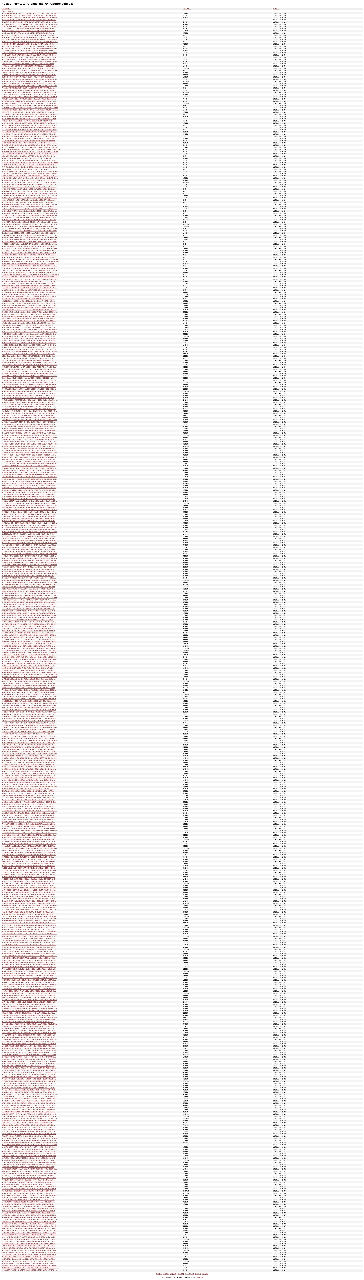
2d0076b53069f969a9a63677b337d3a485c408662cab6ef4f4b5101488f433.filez (29, 1057)
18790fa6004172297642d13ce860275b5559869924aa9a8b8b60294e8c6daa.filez (29, 143)
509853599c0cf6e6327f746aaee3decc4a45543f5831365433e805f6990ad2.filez (29, 888)
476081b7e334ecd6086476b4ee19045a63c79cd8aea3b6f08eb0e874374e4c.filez (29, 727)
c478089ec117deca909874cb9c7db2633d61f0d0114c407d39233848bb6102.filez (29, 896)
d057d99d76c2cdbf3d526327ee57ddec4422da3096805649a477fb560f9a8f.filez (29, 762)
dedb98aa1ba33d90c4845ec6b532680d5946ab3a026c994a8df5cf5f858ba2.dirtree (30, 42)
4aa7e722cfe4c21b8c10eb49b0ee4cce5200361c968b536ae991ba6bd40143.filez (29, 565)
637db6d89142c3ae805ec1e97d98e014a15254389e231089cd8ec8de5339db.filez (29, 1008)
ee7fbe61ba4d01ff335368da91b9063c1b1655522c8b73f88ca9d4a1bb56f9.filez (28, 820)
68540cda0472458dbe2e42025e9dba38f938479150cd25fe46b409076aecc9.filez (29, 435)
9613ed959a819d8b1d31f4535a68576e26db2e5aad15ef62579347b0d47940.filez (29, 677)
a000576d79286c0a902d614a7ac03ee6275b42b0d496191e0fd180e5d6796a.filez (29, 641)
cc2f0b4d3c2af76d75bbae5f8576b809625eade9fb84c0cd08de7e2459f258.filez (28, 872)
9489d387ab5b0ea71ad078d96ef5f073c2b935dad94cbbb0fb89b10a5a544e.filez (29, 1030)
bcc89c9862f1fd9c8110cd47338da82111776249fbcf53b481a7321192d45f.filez (28, 1200)
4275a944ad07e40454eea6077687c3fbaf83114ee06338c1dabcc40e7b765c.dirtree (30, 13)
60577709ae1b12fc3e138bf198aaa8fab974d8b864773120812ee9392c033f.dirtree (29, 39)
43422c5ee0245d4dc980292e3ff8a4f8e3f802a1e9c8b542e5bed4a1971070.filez (29, 712)
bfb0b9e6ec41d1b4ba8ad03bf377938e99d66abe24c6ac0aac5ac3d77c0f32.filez (29, 637)
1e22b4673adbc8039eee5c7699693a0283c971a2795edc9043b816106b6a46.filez (29, 1219)
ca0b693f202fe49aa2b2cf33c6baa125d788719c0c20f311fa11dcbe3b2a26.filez (28, 470)
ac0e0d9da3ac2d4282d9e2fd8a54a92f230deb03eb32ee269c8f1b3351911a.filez (29, 1228)
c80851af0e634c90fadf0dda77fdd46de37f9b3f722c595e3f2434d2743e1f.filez (28, 64)
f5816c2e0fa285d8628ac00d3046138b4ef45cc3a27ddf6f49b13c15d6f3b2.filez (28, 609)
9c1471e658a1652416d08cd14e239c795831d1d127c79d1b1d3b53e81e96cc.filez (29, 444)
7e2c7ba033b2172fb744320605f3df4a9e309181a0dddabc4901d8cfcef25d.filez (28, 1239)
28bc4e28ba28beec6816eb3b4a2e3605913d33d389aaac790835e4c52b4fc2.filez (29, 1024)
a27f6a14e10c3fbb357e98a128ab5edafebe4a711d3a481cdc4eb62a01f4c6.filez (28, 780)
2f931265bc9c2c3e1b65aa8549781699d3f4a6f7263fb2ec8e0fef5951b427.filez (28, 356)
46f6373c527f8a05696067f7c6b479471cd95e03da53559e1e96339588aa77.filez (29, 622)
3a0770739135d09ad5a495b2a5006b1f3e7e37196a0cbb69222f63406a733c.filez (29, 1145)
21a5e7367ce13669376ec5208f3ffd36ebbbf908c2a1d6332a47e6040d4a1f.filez (28, 639)
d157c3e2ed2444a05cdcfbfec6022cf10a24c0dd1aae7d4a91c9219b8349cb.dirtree (29, 147)
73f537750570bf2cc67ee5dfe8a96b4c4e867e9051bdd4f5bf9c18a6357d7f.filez (28, 839)
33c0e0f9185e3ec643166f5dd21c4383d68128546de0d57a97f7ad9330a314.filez (29, 694)
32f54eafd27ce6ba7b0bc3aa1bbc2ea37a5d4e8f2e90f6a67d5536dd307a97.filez (29, 483)
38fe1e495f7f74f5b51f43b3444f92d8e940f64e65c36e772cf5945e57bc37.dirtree (28, 160)
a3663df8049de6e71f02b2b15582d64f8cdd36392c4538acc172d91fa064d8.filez (29, 1202)
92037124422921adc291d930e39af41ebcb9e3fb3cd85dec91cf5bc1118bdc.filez (29, 281)
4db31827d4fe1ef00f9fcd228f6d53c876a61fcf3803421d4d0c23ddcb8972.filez (28, 398)
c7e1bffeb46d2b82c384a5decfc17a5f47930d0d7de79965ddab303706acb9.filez (28, 940)
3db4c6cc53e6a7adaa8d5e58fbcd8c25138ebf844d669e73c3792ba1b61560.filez (29, 841)
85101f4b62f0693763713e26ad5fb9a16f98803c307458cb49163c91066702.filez (29, 1037)
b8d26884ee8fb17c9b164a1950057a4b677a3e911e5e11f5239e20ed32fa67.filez (29, 457)
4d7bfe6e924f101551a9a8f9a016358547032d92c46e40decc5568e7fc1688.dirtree (29, 61)
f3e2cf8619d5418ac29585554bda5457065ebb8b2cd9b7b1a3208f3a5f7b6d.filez (29, 718)
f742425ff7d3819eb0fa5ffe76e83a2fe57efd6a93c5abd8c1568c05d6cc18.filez (28, 169)
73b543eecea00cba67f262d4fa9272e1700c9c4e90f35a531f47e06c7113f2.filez (28, 685)
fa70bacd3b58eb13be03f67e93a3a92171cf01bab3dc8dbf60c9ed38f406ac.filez (28, 631)
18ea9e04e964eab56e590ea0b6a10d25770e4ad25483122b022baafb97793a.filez (29, 1116)
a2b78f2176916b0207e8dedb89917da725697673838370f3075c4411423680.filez (29, 1169)
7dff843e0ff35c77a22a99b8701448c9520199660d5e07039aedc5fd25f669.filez (28, 688)
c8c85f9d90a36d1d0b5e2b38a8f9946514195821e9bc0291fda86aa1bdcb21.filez (29, 1215)
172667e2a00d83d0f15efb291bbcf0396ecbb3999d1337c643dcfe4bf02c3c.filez (28, 606)
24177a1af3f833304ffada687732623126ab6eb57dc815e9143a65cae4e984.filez (29, 1235)
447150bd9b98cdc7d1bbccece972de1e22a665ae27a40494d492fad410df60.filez (29, 46)
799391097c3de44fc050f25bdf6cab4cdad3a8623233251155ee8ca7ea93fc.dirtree (29, 114)
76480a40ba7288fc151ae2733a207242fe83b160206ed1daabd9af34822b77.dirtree (30, 108)
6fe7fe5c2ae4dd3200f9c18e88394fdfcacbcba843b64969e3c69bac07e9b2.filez (28, 1074)
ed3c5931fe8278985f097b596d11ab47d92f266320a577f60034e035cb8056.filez (29, 1186)
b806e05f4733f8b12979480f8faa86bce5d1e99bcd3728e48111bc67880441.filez (28, 446)
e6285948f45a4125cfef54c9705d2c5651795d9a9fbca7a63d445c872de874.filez (28, 760)
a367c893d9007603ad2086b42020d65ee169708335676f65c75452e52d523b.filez (29, 1098)
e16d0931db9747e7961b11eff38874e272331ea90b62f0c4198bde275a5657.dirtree (30, 163)
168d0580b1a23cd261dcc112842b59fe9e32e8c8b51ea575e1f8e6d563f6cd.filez (29, 778)
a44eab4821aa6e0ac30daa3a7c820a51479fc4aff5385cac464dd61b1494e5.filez (29, 580)
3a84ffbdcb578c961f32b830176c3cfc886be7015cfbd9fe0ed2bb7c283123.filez (28, 1191)
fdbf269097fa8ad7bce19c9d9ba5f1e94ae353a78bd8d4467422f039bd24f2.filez (28, 461)
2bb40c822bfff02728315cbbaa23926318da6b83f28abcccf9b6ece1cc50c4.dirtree (29, 26)
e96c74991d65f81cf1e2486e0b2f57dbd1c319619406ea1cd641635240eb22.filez (29, 635)
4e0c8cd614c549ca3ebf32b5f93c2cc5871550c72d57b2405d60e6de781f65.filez (29, 562)
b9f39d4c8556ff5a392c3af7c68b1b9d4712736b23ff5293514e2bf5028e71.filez (28, 180)
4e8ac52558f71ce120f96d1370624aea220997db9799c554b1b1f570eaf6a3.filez (29, 1055)
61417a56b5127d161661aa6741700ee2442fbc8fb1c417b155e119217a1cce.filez (29, 567)
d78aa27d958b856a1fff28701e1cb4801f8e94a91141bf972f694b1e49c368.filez (28, 433)
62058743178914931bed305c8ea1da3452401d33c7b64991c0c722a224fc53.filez (29, 652)
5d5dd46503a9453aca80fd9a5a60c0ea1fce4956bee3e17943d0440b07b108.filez (29, 1006)
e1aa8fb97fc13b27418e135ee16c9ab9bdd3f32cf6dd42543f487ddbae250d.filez (28, 1244)
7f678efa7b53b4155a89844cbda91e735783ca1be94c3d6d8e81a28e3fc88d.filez (29, 699)
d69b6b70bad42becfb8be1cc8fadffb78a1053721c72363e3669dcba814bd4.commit (30, 152)
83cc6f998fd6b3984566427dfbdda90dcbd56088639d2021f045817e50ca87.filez (29, 701)
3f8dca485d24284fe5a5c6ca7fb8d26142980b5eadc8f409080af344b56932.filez (28, 1103)
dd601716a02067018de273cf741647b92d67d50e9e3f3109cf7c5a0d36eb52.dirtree (30, 37)
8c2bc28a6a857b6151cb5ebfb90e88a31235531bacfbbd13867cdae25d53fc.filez (29, 99)
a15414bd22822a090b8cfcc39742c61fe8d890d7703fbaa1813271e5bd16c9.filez (29, 945)
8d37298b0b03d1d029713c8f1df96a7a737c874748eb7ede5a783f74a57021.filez (29, 1178)
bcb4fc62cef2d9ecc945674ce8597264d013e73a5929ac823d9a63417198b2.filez (29, 624)
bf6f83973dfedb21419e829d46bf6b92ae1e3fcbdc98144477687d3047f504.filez (28, 485)
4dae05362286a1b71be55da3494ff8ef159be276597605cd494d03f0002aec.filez (29, 1162)
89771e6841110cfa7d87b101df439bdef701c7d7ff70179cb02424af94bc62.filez (28, 1180)
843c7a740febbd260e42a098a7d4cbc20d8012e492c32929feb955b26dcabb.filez (29, 94)
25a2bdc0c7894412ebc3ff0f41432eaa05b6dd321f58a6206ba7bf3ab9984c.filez (28, 404)
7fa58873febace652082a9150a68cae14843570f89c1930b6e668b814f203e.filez (29, 1134)
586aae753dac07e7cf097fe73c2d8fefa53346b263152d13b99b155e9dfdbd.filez (28, 661)
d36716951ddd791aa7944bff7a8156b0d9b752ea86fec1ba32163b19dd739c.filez (29, 1101)
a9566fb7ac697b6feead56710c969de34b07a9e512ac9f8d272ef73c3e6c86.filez (28, 83)
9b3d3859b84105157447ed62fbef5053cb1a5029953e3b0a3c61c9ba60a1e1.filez (29, 543)
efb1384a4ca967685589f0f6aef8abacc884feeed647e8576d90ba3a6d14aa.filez (28, 319)
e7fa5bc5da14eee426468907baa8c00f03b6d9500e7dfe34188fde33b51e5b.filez (29, 1033)
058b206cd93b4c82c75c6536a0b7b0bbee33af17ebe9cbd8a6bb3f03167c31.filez (29, 879)
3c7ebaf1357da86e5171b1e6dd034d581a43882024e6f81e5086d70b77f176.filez (29, 540)
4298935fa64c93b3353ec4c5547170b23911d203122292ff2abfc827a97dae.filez (28, 646)
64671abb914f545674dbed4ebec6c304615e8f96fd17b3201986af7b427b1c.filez (29, 923)
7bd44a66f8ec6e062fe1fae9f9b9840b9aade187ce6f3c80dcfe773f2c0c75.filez (28, 494)
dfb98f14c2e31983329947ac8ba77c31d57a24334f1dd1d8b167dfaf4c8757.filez (28, 1263)
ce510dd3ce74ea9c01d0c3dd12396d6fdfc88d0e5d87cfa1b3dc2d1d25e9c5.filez (29, 650)
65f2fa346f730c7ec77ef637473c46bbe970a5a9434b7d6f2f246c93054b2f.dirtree (29, 202)
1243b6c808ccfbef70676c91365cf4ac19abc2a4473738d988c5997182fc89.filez (28, 422)
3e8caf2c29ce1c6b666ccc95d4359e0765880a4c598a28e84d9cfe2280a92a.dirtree (30, 79)
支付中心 (159, 1274)
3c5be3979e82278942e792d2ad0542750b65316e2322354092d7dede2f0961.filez (29, 1114)
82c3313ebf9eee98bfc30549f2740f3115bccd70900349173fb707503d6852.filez (28, 1048)
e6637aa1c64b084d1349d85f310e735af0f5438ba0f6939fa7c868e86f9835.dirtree (29, 66)
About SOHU (189, 1274)
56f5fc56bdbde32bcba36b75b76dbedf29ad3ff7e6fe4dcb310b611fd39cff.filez (27, 1184)
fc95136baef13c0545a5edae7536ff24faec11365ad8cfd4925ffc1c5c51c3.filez (27, 1004)
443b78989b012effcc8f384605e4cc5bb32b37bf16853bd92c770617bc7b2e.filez (28, 747)
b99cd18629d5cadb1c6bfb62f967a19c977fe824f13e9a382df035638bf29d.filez (28, 914)
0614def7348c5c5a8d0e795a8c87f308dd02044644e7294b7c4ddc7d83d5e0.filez (29, 1035)
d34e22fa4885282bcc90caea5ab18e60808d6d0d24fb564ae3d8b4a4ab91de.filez (29, 402)
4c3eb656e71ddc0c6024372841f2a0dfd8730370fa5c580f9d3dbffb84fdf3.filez (28, 415)
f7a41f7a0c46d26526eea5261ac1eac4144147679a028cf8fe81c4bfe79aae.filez (28, 861)
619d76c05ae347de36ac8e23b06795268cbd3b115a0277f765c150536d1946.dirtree (30, 277)
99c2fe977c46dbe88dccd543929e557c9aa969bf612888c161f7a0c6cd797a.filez (29, 980)
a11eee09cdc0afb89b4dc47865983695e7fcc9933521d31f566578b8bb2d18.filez (29, 560)
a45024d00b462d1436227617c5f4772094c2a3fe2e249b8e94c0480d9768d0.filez (29, 657)
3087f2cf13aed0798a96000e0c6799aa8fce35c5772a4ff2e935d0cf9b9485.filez (28, 571)
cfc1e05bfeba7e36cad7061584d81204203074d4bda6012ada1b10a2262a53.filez (29, 1149)
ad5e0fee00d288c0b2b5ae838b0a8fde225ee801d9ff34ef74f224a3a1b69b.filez (28, 81)
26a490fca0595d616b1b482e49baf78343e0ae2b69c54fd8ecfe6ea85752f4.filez (28, 1257)
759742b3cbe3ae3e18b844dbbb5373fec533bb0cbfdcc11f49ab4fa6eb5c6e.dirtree (29, 167)
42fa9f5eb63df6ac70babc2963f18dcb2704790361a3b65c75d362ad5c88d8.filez (28, 1127)
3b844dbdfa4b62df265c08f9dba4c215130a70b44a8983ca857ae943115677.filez (29, 1061)
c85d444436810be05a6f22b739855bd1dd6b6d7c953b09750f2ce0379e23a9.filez (29, 1096)
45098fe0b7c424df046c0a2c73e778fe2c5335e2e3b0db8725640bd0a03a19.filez (29, 1250)
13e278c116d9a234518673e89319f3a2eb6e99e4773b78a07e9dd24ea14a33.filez (29, 510)
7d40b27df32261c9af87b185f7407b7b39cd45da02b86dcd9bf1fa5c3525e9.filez (28, 716)
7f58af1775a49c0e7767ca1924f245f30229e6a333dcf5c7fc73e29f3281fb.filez (28, 72)
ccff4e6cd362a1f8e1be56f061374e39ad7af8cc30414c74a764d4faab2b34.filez (28, 1246)
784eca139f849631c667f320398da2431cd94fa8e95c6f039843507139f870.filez (28, 283)
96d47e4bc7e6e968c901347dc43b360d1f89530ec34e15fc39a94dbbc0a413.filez (29, 1230)
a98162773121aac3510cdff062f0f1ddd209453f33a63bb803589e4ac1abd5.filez (28, 626)
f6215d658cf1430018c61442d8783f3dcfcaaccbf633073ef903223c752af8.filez (28, 538)
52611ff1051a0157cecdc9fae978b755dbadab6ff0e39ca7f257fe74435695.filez (28, 1175)
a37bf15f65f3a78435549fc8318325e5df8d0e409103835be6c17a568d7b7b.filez (28, 518)
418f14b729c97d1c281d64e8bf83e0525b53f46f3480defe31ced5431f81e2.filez (28, 1129)
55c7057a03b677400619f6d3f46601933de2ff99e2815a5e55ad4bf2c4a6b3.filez (28, 798)
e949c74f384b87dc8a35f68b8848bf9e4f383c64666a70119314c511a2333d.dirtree (29, 248)
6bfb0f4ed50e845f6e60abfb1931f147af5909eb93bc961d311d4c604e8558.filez (28, 299)
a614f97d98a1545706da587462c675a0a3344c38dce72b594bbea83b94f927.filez (29, 787)
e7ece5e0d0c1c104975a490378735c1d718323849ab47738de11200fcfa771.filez (29, 672)
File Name (5, 9)
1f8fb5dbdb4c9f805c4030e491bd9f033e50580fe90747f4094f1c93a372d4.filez (28, 1015)
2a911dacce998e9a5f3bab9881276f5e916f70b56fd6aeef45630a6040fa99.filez (28, 866)
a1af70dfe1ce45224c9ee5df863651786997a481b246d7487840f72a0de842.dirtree (29, 123)
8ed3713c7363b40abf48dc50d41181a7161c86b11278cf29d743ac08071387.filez (29, 525)
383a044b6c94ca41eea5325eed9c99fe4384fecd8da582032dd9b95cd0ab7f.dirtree (29, 191)
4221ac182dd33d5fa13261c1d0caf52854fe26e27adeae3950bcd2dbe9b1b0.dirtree (30, 228)
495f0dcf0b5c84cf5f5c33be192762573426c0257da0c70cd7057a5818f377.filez (28, 431)
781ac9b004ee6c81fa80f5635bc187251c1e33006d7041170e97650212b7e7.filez (29, 442)
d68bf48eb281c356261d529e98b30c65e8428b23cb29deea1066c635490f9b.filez (29, 949)
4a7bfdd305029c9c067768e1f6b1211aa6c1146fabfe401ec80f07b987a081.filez (28, 514)
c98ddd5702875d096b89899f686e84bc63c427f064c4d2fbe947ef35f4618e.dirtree (29, 154)
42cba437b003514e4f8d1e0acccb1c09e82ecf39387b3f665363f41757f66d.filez (28, 338)
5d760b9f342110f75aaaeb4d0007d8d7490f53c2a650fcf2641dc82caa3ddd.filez (28, 602)
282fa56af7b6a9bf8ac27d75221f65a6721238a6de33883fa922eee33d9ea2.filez (28, 743)
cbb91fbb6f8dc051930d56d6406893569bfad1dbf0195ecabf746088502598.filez (28, 301)
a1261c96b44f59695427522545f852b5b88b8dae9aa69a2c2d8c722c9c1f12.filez (29, 617)
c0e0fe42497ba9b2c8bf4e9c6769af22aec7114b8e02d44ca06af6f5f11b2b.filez (28, 863)
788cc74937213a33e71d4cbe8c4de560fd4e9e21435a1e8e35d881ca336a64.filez (29, 1000)
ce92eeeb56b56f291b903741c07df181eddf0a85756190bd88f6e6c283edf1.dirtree (29, 231)
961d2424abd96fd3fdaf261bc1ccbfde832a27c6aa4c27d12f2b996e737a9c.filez (28, 347)
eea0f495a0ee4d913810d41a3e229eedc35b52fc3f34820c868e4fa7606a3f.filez (28, 428)
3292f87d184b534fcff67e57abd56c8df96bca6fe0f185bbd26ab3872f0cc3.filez (28, 382)
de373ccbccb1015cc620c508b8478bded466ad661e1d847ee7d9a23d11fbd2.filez (29, 978)
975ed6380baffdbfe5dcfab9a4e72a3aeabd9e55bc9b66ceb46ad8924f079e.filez (28, 206)
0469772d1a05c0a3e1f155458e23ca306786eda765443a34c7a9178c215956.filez (29, 918)
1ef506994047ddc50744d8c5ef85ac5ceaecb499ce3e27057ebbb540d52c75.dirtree (30, 178)
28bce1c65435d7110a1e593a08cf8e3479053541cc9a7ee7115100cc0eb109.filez (29, 1072)
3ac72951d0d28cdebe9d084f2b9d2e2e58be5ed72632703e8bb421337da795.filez (29, 450)
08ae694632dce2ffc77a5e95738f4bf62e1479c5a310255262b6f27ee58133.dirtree (29, 204)
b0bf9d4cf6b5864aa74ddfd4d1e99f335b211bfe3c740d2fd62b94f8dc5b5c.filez (28, 1160)
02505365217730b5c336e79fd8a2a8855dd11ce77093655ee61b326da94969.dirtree (30, 261)
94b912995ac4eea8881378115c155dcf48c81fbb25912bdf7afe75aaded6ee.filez (28, 327)
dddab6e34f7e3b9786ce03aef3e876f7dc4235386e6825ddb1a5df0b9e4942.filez (29, 578)
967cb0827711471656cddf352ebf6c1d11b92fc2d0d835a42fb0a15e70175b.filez (28, 1088)
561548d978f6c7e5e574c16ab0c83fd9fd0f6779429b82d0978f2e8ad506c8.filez (28, 899)
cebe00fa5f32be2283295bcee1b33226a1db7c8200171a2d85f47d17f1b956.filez (29, 1208)
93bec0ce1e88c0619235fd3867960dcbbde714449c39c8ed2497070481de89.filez (29, 554)
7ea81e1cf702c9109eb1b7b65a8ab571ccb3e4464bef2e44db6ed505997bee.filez (29, 1083)
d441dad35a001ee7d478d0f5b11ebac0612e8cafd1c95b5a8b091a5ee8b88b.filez (29, 527)
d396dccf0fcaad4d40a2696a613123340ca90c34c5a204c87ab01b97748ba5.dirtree (30, 259)
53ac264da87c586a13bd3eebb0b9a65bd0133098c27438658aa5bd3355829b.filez (30, 312)
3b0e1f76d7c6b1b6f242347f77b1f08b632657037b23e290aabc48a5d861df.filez (28, 815)
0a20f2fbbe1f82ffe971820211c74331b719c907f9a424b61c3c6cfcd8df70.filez (27, 668)
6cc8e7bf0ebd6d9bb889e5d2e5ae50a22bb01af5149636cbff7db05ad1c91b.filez (29, 1077)
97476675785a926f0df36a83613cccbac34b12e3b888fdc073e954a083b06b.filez (29, 964)
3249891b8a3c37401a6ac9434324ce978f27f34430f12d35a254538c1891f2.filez (29, 343)
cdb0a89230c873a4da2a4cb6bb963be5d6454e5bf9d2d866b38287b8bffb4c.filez (29, 507)
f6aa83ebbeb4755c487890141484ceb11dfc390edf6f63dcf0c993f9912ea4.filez (28, 378)
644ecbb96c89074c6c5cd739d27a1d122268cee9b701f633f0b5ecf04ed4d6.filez (29, 692)
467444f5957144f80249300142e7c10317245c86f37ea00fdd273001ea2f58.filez (28, 982)
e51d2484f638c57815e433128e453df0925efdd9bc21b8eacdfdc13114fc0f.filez (28, 633)
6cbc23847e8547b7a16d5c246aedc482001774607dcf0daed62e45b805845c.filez (29, 831)
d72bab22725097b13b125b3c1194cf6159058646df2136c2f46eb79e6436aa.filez (29, 828)
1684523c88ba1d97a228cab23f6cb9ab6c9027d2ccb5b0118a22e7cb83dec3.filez (29, 1046)
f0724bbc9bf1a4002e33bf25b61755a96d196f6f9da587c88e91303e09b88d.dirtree (29, 53)
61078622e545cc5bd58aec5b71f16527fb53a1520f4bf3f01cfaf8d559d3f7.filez (28, 857)
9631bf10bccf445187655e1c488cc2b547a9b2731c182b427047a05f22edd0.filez (29, 1105)
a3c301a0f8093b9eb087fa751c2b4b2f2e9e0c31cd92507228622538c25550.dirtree (29, 130)
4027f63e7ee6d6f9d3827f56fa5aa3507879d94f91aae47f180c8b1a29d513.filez (28, 907)
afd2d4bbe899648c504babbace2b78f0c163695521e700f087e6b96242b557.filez (29, 472)
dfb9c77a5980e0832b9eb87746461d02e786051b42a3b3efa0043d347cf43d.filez (29, 844)
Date (275, 9)
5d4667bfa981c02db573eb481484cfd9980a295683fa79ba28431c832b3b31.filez (29, 389)
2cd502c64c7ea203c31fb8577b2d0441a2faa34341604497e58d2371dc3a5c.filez (29, 1252)
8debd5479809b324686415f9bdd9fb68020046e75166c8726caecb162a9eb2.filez (29, 962)
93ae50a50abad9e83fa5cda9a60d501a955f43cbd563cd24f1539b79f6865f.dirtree (29, 242)
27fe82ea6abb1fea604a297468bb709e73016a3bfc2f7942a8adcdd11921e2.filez (29, 835)
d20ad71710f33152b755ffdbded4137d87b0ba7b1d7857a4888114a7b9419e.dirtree (30, 22)
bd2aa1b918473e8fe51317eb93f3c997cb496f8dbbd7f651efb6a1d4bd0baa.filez (28, 354)
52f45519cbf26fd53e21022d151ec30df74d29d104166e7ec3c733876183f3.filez (28, 613)
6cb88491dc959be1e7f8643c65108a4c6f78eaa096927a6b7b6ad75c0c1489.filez (29, 611)
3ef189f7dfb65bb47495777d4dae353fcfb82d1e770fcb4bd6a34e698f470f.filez (28, 1182)
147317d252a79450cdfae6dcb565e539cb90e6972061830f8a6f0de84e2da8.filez (29, 250)
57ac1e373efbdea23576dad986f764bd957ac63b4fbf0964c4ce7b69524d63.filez (29, 995)
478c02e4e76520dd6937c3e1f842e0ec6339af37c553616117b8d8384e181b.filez (29, 723)
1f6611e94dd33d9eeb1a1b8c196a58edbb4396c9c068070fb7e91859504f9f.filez (29, 1153)
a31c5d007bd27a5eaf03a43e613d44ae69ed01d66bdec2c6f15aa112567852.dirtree (30, 224)
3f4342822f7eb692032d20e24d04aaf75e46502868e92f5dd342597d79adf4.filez (28, 936)
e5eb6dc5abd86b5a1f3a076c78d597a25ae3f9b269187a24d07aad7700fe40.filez (29, 960)
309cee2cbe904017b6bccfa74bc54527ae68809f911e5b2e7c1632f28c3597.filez (29, 1063)
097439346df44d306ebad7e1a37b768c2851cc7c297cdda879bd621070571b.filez (29, 573)
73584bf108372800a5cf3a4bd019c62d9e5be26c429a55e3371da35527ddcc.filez (29, 969)
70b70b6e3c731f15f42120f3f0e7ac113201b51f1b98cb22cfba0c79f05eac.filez (28, 1041)
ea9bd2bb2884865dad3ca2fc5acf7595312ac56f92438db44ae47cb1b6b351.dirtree (29, 209)
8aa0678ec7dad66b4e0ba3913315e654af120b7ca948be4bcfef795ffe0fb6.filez (28, 31)
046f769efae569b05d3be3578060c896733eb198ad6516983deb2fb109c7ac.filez (29, 455)
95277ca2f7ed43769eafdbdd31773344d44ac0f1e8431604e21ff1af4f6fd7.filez (28, 138)
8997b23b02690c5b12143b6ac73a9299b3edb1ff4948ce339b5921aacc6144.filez (29, 101)
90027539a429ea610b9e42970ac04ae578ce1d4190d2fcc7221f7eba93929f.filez (29, 1044)
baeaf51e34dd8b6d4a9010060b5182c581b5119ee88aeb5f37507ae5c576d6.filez (29, 956)
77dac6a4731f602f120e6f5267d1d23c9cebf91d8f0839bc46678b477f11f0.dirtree (29, 88)
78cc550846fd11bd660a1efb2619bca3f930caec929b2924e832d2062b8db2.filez (29, 1079)
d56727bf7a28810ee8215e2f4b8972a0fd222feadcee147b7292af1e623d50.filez (28, 413)
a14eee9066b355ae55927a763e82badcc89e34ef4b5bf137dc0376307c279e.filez (29, 362)
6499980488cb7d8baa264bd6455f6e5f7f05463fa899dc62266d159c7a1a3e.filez (29, 1156)
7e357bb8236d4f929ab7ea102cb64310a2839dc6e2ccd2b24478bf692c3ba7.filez (29, 696)
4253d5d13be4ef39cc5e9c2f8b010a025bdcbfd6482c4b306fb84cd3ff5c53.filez (28, 1241)
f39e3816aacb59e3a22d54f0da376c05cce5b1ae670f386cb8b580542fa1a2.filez (28, 591)
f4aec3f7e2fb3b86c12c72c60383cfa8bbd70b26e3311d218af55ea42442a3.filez (28, 683)
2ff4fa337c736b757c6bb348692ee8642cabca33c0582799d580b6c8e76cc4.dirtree (29, 270)
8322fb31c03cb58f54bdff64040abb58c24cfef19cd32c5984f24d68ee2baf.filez (27, 789)
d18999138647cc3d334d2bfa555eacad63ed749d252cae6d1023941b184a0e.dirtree (30, 1268)
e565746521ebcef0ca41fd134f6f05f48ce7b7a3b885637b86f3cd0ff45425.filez (28, 732)
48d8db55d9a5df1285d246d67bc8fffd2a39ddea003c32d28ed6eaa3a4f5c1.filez (28, 628)
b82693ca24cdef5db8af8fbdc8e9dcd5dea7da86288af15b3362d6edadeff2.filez (28, 881)
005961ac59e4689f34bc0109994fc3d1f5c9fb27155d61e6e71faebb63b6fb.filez (28, 921)
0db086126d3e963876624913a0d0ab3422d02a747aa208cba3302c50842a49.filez (30, 1226)
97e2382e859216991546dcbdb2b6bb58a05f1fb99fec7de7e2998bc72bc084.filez (29, 59)
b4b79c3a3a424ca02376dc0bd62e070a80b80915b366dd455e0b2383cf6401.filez (29, 523)
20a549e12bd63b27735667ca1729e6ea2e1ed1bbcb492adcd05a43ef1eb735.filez (29, 332)
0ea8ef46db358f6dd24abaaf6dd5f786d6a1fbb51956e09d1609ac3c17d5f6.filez (28, 954)
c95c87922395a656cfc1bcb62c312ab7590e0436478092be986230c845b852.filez (29, 420)
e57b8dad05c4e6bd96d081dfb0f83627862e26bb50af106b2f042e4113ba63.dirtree (29, 193)
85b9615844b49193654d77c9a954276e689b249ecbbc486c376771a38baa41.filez (29, 1118)
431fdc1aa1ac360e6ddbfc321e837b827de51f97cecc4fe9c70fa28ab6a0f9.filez (28, 951)
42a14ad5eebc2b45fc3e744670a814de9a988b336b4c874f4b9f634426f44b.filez (29, 292)
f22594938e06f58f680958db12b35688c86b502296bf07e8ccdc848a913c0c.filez (28, 850)
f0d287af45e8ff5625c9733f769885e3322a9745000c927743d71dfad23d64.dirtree (29, 77)
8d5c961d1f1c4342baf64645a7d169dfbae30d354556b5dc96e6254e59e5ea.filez (29, 769)
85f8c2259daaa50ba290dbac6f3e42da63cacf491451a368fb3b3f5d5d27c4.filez (28, 1211)
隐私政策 (205, 1274)
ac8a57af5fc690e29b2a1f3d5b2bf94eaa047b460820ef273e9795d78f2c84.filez (28, 587)
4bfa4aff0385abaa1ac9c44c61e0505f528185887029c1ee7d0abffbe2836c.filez (28, 158)
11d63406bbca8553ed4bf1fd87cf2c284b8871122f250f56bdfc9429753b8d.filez (28, 325)
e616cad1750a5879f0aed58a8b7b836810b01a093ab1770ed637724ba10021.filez (29, 380)
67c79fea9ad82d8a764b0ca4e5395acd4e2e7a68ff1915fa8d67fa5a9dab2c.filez (28, 809)
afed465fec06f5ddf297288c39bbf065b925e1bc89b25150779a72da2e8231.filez (28, 804)
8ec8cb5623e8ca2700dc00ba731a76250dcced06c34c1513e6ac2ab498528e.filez (29, 437)
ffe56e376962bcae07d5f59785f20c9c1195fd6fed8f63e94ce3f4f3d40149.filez (27, 1136)
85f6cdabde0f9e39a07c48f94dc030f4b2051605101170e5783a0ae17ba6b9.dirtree (29, 171)
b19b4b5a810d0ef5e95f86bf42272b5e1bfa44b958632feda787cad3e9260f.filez (28, 971)
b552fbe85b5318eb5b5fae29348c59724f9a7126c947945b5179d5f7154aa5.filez (29, 600)
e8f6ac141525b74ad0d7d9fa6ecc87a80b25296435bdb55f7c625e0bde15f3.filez (29, 1151)
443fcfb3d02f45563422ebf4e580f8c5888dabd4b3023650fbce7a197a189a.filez (28, 1107)
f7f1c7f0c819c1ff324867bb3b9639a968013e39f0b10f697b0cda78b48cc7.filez (28, 791)
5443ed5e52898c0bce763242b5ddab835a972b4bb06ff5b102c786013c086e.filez (29, 681)
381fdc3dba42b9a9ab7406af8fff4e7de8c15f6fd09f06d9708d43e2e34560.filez (28, 264)
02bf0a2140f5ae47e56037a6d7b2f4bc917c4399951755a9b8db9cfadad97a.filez (29, 314)
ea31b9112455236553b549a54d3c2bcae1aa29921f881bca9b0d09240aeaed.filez (29, 48)
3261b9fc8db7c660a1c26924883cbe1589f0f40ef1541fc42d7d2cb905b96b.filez (28, 336)
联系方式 (181, 1274)
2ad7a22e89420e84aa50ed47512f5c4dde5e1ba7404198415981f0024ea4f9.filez (29, 1158)
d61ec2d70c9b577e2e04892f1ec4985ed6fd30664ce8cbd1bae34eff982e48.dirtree (29, 145)
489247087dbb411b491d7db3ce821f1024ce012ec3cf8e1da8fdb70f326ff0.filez (28, 1028)
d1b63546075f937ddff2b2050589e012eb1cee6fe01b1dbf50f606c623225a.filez (28, 729)
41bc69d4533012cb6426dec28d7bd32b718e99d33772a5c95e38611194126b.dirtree (30, 136)
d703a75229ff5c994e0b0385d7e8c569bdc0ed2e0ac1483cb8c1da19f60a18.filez (29, 932)
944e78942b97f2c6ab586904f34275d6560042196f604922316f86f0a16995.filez (28, 417)
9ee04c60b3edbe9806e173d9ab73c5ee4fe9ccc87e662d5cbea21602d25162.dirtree (30, 279)
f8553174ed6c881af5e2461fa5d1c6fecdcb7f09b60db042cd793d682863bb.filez (28, 707)
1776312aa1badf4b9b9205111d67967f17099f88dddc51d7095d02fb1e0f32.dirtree (29, 195)
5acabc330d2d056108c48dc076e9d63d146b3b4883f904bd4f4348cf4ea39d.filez (29, 615)
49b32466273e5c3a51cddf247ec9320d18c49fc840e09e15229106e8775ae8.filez (29, 387)
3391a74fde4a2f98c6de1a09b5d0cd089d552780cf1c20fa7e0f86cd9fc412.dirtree (29, 119)
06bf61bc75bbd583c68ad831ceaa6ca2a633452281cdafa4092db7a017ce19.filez (29, 424)
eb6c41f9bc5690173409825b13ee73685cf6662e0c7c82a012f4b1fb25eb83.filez (28, 466)
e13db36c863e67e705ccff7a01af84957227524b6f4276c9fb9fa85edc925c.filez (28, 734)
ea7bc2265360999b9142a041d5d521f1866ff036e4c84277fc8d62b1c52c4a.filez (28, 303)
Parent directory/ (7, 11)
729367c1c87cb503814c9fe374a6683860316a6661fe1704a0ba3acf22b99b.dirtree (29, 198)
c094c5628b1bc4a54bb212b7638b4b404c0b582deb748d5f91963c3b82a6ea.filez (29, 365)
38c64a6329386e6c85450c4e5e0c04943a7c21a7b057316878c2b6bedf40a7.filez (29, 1142)
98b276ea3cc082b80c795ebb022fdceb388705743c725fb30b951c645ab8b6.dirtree (30, 105)
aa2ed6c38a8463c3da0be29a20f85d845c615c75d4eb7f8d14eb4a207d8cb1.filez (29, 409)
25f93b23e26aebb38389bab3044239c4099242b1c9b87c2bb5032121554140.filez (29, 1011)
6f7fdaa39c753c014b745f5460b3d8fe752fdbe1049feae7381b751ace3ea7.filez (28, 1013)
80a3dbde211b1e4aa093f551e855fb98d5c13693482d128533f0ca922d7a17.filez (29, 35)
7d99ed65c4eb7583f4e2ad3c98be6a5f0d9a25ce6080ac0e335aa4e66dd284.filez (29, 92)
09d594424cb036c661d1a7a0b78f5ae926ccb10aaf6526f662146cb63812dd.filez (29, 751)
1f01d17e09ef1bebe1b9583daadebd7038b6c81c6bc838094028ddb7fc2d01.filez (29, 1189)
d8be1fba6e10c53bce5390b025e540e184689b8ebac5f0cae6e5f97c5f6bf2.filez (28, 800)
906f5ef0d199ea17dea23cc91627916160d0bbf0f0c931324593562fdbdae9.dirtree (29, 237)
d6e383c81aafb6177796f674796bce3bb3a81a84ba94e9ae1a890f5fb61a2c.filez (29, 773)
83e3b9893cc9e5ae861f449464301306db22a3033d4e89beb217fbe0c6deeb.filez (29, 837)
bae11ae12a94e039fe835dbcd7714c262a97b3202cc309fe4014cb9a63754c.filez (29, 593)
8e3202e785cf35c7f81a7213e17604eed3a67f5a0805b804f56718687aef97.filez (28, 883)
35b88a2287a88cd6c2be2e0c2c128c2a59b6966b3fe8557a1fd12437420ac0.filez (29, 852)
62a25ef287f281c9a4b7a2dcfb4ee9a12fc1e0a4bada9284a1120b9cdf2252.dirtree (29, 187)
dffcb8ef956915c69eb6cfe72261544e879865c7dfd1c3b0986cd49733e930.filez (28, 369)
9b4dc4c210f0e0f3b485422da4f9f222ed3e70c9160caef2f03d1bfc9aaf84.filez (28, 294)
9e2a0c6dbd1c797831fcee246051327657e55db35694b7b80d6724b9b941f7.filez (29, 352)
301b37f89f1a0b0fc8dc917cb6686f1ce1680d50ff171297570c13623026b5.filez (28, 993)
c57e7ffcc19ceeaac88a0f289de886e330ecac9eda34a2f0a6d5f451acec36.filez (28, 323)
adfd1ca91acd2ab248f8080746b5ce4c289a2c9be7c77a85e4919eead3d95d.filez (29, 1195)
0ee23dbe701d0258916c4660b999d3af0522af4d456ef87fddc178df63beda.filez (28, 666)
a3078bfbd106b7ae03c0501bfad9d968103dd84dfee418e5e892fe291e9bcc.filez (29, 217)
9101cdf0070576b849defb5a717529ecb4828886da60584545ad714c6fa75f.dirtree (29, 1270)
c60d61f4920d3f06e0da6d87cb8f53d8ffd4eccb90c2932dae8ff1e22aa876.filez (28, 749)
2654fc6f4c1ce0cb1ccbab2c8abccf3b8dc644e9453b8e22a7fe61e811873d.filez (28, 874)
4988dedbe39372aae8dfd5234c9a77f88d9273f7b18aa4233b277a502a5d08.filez (29, 75)
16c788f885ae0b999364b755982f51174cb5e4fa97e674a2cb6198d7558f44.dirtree (29, 288)
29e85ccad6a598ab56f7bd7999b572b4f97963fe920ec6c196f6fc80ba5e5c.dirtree (29, 127)
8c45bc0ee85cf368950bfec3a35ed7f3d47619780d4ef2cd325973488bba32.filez (28, 1248)
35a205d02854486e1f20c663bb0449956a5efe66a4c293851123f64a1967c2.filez (29, 549)
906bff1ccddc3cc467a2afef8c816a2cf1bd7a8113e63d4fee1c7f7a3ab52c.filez (28, 929)
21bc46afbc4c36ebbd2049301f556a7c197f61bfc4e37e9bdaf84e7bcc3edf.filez (28, 358)
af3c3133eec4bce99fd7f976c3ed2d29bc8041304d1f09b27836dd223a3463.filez (28, 997)
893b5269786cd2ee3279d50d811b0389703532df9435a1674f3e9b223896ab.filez (29, 532)
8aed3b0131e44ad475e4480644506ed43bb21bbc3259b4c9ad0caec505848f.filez (29, 411)
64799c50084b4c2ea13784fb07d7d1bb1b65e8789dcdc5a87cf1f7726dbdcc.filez (29, 384)
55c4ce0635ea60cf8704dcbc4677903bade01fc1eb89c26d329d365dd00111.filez (29, 529)
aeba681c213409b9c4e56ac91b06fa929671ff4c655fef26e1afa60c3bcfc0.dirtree (28, 290)
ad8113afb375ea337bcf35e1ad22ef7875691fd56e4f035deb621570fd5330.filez (28, 1109)
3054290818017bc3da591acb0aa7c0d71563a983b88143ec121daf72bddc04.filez (29, 703)
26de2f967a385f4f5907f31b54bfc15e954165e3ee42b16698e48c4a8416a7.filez (28, 1197)
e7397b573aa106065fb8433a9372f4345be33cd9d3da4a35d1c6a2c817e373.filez (29, 784)
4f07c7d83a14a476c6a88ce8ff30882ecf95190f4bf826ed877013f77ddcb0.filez (28, 1123)
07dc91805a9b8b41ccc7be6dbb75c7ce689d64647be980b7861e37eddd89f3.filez (29, 905)
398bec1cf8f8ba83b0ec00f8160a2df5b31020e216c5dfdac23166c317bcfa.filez (28, 576)
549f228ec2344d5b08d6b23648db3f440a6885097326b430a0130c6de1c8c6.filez (29, 184)
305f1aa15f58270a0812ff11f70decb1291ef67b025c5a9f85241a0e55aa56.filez (28, 806)
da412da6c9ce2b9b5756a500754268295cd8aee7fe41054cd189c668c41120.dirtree (30, 233)
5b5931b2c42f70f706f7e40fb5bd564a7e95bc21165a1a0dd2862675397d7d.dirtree (29, 165)
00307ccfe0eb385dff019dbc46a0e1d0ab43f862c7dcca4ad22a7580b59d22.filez (28, 793)
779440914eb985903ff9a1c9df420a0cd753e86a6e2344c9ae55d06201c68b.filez (29, 870)
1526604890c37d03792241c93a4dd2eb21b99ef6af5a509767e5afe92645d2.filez (29, 1233)
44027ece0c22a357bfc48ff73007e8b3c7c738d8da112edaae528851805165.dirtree (29, 125)
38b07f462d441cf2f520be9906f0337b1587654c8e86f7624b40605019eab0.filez (28, 569)
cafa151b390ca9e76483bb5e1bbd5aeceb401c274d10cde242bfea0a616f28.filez (29, 1173)
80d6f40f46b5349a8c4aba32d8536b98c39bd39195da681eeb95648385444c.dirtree (30, 213)
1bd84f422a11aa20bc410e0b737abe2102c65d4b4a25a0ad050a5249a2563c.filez (29, 97)
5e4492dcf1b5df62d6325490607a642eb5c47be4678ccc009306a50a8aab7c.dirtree (30, 239)
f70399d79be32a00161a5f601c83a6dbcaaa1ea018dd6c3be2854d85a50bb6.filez (29, 86)
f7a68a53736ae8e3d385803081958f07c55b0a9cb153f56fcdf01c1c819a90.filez (28, 721)
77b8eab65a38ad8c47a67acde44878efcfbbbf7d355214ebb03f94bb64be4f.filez (28, 986)
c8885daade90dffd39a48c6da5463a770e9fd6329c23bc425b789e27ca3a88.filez (29, 1222)
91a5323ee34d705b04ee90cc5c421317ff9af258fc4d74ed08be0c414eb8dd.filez (28, 1059)
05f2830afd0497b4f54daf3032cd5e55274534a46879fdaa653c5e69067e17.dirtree (29, 266)
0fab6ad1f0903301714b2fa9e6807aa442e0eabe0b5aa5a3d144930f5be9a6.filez (29, 481)
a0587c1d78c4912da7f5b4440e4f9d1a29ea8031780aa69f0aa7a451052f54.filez (29, 802)
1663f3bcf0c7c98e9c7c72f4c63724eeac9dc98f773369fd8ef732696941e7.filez (28, 655)
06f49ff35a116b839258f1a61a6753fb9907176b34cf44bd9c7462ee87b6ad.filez (28, 738)
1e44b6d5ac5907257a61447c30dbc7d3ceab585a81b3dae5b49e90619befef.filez (29, 833)
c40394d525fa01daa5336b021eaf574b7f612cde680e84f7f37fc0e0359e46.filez (28, 1206)
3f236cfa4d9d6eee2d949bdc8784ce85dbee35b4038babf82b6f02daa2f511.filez (28, 1125)
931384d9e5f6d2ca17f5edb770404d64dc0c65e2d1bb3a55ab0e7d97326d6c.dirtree (30, 24)
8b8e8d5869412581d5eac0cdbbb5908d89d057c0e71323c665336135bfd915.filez (29, 1120)
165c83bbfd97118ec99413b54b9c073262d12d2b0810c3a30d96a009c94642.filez (29, 1017)
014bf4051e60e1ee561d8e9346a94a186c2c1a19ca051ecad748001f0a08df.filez (29, 334)
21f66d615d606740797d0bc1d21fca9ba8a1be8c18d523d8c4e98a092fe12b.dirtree (30, 211)
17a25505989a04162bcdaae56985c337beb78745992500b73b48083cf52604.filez (29, 551)
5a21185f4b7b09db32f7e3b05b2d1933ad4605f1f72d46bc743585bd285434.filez (29, 182)
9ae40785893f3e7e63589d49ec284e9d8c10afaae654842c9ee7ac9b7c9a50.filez (29, 1140)
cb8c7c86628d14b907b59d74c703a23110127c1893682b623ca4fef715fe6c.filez (29, 991)
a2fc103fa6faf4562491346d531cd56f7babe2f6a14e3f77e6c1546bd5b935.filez (28, 892)
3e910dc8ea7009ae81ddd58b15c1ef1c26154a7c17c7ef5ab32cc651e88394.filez (29, 767)
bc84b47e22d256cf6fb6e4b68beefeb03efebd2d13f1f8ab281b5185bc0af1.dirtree (29, 1266)
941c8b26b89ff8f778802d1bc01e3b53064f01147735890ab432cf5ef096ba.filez (28, 1213)
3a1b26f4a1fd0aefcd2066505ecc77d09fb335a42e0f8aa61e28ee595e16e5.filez (28, 868)
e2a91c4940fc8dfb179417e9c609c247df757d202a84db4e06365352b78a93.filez (29, 556)
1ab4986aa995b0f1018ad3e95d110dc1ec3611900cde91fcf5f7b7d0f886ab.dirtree (29, 255)
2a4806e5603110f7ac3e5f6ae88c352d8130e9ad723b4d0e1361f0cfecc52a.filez (28, 813)
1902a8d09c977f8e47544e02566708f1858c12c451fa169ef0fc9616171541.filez (28, 50)
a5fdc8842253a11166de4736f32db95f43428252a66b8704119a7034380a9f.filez (29, 395)
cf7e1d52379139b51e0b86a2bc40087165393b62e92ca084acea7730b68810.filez (29, 477)
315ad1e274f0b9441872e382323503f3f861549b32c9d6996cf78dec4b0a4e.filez (29, 1092)
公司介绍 (198, 1274)
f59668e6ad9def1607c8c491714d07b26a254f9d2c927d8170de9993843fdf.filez (28, 670)
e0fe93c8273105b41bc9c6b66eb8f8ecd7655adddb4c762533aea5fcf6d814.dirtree (29, 222)
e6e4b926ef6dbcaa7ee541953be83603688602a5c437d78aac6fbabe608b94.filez (29, 811)
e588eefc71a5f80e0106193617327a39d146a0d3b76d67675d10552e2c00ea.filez (29, 598)
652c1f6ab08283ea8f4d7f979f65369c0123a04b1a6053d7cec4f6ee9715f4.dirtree (29, 55)
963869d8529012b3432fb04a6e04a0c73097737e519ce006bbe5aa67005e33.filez (29, 756)
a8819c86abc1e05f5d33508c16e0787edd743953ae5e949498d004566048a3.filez (29, 1019)
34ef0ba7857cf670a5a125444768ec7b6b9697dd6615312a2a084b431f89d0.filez (29, 341)
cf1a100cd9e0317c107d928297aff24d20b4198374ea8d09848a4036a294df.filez (29, 439)
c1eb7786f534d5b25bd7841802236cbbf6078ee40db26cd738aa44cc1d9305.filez (29, 855)
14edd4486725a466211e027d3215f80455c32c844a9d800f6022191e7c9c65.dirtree (30, 235)
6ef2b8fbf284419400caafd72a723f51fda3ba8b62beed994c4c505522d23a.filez (28, 1204)
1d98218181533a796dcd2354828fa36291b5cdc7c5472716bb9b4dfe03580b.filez (29, 468)
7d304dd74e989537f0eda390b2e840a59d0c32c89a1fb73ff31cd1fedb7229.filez (28, 824)
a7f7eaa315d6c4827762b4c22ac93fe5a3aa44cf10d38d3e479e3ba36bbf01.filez (29, 890)
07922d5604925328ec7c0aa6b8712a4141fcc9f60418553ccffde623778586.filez (28, 521)
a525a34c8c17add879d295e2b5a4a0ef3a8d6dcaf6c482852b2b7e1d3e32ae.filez (29, 349)
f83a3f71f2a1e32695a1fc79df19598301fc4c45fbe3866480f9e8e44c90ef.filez (27, 620)
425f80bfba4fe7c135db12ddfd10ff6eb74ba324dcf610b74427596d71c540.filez (28, 44)
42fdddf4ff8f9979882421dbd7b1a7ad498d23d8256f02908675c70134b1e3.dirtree (29, 189)
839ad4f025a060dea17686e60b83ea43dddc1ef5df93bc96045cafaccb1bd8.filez (28, 391)
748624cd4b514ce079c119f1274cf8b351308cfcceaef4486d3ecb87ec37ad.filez (28, 822)
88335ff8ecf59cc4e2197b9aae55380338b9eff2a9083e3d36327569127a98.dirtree (29, 257)
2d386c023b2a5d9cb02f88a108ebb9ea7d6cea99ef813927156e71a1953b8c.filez (29, 604)
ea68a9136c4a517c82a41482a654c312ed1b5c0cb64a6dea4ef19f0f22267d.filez (29, 1217)
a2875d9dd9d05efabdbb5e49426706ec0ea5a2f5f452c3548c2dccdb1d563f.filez (28, 679)
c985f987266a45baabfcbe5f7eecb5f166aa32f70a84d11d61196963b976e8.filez (28, 1259)
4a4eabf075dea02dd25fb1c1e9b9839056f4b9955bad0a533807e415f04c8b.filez (29, 132)
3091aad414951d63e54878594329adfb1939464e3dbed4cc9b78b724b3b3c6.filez (29, 103)
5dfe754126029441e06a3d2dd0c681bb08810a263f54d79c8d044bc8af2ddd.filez (29, 925)
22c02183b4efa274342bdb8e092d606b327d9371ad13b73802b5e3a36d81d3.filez (29, 1039)
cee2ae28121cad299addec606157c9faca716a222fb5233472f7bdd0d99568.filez (29, 989)
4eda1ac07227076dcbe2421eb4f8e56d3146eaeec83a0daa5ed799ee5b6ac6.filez (29, 501)
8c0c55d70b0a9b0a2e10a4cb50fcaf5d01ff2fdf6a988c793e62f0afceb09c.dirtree (28, 286)
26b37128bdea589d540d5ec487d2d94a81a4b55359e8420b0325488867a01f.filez (29, 505)
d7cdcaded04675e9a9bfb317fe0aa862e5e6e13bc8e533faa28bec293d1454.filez (29, 901)
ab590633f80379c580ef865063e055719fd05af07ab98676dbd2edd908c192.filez (29, 321)
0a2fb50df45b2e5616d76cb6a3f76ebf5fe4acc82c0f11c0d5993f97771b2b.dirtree (28, 200)
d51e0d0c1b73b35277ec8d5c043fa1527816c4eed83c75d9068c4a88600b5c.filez (29, 740)
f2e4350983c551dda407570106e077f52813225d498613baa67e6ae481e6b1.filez (29, 736)
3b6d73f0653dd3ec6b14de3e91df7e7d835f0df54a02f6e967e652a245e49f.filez (28, 496)
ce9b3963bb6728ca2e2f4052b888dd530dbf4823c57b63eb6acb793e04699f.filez (29, 345)
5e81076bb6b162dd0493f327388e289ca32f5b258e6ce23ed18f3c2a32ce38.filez (29, 659)
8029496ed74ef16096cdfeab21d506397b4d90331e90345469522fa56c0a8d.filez (29, 1164)
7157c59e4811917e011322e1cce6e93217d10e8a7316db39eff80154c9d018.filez (29, 1081)
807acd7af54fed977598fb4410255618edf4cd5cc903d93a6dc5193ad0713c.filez (28, 927)
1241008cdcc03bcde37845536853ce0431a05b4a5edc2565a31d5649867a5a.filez (29, 371)
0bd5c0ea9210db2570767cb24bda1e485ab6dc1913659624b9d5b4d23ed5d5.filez (30, 400)
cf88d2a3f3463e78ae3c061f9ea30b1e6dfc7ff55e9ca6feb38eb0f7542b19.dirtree (28, 156)
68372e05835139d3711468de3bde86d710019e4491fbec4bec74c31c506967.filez (29, 464)
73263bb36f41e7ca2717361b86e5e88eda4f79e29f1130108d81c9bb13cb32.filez (29, 690)
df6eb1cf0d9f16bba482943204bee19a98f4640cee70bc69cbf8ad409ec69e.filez (28, 316)
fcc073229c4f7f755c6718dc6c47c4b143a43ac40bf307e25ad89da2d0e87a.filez (28, 1112)
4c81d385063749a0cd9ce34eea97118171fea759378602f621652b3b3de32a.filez (29, 310)
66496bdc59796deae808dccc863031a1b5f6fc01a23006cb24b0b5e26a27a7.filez (29, 305)
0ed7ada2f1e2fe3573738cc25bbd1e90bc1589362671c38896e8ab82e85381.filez (29, 1261)
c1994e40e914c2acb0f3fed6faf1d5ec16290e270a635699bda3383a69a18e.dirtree (29, 176)
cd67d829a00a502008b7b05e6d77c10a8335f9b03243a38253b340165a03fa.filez (29, 916)
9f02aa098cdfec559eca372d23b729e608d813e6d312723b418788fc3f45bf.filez (28, 745)
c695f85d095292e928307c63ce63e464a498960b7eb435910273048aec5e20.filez (29, 848)
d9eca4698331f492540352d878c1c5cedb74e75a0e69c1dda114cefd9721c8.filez (29, 253)
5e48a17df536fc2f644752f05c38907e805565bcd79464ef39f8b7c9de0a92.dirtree (29, 15)
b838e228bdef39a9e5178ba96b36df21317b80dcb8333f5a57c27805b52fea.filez (29, 973)
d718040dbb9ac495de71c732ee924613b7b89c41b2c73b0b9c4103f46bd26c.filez (29, 17)
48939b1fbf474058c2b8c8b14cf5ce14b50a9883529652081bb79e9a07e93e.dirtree (30, 57)
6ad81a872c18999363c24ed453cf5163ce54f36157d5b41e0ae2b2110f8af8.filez (28, 1131)
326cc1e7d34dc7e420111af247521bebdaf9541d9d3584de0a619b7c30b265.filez (29, 1090)
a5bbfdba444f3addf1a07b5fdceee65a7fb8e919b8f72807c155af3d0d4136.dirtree (29, 90)
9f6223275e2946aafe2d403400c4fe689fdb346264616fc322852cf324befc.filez (28, 112)
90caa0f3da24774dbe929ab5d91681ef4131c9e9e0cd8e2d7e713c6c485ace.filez (29, 134)
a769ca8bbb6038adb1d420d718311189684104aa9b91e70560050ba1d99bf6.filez (29, 1138)
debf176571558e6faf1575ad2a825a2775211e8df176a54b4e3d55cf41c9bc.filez (28, 885)
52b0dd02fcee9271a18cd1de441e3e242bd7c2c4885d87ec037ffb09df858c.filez (28, 490)
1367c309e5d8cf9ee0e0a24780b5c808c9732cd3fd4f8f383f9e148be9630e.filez (28, 503)
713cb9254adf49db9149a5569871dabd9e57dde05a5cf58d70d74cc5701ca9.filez (29, 474)
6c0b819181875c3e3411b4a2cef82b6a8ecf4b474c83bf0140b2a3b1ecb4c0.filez (29, 459)
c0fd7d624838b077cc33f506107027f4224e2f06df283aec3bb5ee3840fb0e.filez (28, 958)
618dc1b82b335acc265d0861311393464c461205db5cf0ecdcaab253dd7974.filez (29, 453)
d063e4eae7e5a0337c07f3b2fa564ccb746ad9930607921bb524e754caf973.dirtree (30, 70)
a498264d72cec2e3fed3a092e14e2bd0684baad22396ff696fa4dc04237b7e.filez (29, 714)
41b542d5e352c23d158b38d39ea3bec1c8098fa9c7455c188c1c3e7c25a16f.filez (29, 826)
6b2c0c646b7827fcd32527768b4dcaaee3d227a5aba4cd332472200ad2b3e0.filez (29, 1094)
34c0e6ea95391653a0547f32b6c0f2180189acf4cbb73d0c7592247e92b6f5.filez (28, 547)
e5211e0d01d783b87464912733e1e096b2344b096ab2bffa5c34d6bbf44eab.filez (29, 1070)
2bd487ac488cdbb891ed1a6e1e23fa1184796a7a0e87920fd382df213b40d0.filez (29, 725)
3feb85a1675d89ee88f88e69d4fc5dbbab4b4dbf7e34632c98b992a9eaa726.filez (29, 984)
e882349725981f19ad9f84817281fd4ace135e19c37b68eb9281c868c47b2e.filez (29, 710)
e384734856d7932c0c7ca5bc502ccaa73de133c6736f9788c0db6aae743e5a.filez (29, 376)
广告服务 (173, 1274)
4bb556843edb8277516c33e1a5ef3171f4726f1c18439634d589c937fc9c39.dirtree (29, 244)
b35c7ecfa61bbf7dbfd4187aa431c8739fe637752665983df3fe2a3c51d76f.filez (28, 33)
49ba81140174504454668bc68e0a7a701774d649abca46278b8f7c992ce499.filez (29, 215)
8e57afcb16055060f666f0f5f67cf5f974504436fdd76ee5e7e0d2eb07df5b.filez (27, 226)
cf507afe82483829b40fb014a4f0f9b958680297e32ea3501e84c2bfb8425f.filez (28, 795)
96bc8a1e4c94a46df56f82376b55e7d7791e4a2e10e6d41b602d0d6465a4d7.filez (29, 648)
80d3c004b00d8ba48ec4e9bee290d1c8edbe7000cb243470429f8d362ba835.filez (29, 582)
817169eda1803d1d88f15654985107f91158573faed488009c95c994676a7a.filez (29, 297)
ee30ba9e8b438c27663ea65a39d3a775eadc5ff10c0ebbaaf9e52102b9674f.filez (29, 1026)
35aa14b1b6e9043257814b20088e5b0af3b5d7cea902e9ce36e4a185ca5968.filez (29, 558)
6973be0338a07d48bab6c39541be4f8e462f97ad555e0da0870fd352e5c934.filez (29, 488)
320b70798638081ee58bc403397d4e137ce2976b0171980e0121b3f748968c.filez (29, 330)
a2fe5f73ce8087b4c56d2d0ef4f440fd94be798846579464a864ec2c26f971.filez (28, 1147)
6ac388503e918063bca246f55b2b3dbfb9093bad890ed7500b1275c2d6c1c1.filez (29, 595)
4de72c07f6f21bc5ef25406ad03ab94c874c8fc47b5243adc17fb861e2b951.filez (28, 782)
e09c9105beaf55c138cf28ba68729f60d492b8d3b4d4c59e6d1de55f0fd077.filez (28, 268)
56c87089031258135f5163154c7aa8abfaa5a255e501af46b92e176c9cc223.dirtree (29, 174)
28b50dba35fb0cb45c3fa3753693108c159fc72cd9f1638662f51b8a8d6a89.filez (28, 943)
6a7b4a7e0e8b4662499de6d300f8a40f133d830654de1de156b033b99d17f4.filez (29, 1052)
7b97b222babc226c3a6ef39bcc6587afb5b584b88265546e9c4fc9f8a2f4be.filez (28, 141)
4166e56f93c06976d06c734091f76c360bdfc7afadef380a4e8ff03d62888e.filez (28, 1085)
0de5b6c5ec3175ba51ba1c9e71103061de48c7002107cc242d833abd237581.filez (29, 393)
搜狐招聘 (166, 1274)
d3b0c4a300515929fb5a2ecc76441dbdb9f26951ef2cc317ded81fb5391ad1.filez (28, 877)
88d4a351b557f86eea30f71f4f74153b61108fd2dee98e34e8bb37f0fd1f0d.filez (28, 373)
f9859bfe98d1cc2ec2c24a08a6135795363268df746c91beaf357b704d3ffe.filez (28, 765)
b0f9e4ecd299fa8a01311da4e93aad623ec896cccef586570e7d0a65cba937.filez (29, 116)
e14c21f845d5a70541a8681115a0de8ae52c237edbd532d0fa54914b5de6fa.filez (29, 1255)
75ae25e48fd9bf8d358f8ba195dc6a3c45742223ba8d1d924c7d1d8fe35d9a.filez (29, 967)
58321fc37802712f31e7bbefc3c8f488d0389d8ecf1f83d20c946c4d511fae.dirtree (28, 28)
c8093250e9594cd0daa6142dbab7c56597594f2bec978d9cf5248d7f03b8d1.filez (29, 705)
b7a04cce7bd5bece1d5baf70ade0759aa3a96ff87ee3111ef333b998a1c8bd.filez (28, 1237)
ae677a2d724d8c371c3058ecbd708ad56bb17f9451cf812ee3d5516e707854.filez (29, 910)
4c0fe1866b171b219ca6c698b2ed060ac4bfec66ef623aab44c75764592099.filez (29, 1171)
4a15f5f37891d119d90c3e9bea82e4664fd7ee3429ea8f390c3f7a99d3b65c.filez (28, 975)
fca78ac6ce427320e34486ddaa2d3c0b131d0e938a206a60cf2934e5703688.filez (29, 1002)
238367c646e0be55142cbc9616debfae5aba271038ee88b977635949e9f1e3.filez (29, 758)
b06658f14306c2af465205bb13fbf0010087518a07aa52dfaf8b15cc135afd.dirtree (29, 68)
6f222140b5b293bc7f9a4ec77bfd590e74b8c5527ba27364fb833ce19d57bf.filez (28, 589)
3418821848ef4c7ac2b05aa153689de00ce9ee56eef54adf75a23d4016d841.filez (29, 512)
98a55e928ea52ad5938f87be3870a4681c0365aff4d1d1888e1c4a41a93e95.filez (29, 947)
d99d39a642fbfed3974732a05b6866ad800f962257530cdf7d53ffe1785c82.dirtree (29, 20)
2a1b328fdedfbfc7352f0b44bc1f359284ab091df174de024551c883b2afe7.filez (28, 534)
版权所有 (200, 1277)
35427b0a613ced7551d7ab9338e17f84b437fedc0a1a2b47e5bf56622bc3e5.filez (29, 1068)
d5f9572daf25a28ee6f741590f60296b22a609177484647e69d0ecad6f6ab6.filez (28, 499)
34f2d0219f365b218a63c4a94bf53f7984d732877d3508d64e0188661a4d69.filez (29, 1050)
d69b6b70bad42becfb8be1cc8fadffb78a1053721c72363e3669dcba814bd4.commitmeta (31, 149)
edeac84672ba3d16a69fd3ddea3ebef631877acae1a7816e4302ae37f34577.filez (29, 903)
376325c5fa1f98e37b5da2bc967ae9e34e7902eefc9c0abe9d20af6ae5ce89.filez (28, 776)
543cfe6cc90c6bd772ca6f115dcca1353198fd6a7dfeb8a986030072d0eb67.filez (28, 272)
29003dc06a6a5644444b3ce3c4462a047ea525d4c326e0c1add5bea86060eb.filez (29, 479)
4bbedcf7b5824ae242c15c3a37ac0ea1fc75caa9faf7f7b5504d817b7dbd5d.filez (28, 846)
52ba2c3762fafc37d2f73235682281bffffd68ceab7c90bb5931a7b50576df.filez (28, 1193)
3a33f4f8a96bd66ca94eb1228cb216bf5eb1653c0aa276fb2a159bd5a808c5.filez (29, 406)
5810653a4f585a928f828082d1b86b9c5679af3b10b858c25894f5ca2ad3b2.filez (29, 246)
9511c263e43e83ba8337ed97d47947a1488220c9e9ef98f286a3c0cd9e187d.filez (29, 536)
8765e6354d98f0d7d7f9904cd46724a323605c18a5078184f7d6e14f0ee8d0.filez (29, 367)
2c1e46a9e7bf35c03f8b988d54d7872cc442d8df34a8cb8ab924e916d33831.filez (29, 1224)
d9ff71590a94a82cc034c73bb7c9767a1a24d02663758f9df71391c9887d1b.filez (28, 584)
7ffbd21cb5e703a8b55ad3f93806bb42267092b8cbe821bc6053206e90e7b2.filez (29, 817)
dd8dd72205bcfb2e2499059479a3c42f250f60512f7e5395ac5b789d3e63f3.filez (28, 308)
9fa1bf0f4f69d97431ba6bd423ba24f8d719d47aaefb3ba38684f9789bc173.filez (28, 912)
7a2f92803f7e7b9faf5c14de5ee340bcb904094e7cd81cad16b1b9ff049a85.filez (28, 448)
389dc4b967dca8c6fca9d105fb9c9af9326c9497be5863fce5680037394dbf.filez (28, 894)
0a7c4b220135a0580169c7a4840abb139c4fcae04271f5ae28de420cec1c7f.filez (29, 545)
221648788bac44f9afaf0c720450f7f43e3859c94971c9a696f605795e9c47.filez (28, 1066)
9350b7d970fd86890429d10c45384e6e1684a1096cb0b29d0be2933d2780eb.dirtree (30, 110)
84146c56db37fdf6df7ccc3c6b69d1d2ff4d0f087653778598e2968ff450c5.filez (27, 1022)
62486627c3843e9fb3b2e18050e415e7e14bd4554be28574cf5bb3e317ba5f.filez (29, 771)
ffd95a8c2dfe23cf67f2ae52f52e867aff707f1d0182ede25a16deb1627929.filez (27, 121)
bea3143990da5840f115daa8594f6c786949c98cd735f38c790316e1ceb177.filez (29, 663)
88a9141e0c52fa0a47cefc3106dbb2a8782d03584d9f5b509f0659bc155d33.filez (29, 220)
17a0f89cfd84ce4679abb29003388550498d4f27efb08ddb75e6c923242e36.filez (29, 516)
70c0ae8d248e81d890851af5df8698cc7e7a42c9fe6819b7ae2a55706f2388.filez (29, 938)
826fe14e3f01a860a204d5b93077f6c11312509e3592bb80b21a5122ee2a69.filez (29, 859)
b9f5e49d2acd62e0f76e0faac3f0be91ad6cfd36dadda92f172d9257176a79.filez (28, 644)
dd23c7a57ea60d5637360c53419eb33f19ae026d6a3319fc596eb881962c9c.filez (29, 492)
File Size (186, 9)
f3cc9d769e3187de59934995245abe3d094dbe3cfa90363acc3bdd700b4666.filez (29, 426)
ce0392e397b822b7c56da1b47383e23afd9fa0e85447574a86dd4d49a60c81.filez (29, 754)
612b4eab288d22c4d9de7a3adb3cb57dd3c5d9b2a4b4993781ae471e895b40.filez (30, 674)
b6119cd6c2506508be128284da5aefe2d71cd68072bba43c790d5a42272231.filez (29, 934)
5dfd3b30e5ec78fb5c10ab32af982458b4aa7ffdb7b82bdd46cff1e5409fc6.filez (28, 1167)
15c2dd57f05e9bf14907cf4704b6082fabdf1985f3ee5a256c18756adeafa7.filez (28, 360)
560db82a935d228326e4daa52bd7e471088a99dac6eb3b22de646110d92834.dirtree (30, 275)
